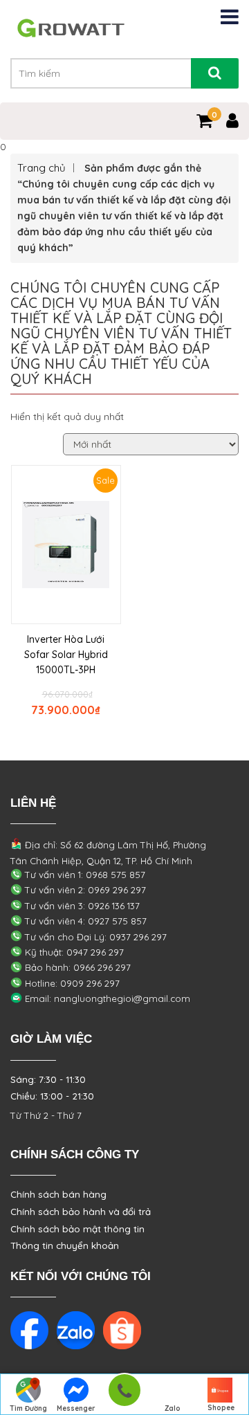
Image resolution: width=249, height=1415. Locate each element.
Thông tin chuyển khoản (64, 1245)
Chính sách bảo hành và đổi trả (80, 1211)
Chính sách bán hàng (58, 1194)
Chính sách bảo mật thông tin (77, 1228)
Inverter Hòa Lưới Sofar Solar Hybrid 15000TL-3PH (66, 654)
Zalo (173, 1408)
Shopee (221, 1407)
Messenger (76, 1408)
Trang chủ (41, 167)
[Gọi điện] (124, 1394)
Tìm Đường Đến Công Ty (28, 1409)
